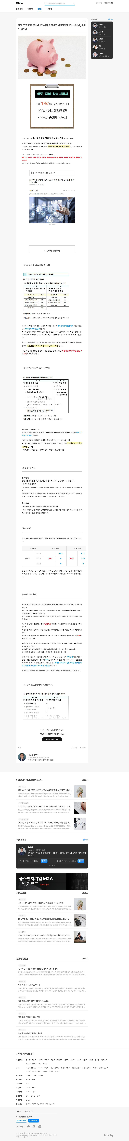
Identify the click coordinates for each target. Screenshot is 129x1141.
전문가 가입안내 (108, 3)
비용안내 (49, 9)
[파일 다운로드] (71, 173)
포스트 (40, 9)
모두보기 (85, 780)
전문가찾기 (19, 9)
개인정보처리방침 (28, 1111)
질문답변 (30, 9)
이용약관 (18, 1111)
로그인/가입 (99, 3)
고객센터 (19, 1126)
